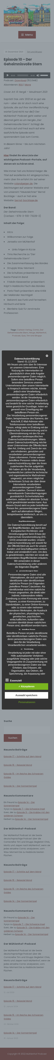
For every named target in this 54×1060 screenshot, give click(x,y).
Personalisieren (26, 702)
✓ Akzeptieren (26, 686)
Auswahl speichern (26, 695)
